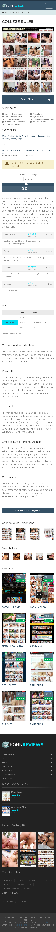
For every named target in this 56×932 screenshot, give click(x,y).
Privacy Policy (8, 775)
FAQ (3, 759)
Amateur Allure (19, 807)
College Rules (24, 13)
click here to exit (23, 925)
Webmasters (8, 779)
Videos (13, 139)
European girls (34, 881)
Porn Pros (16, 792)
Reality (18, 136)
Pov (31, 884)
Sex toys (9, 884)
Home (7, 13)
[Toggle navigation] (49, 6)
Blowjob (25, 136)
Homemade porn (40, 150)
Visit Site (27, 99)
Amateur (11, 136)
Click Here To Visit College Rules (28, 511)
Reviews (14, 13)
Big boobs (9, 881)
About (5, 763)
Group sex (28, 150)
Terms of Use (8, 771)
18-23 (4, 136)
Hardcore (41, 136)
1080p (21, 881)
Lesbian (33, 136)
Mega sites (22, 139)
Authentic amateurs (15, 150)
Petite (28, 888)
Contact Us (7, 767)
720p (4, 150)
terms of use (45, 922)
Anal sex (21, 884)
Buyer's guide (8, 755)
